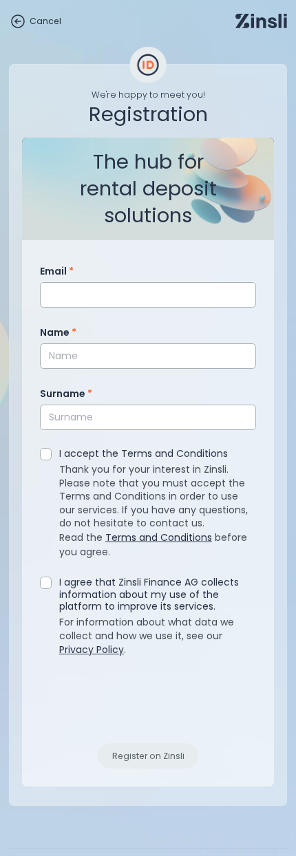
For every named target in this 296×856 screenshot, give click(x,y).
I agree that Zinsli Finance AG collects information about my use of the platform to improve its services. (149, 595)
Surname (66, 393)
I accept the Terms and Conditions (143, 454)
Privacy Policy (91, 649)
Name (58, 332)
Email (57, 271)
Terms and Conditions (158, 537)
